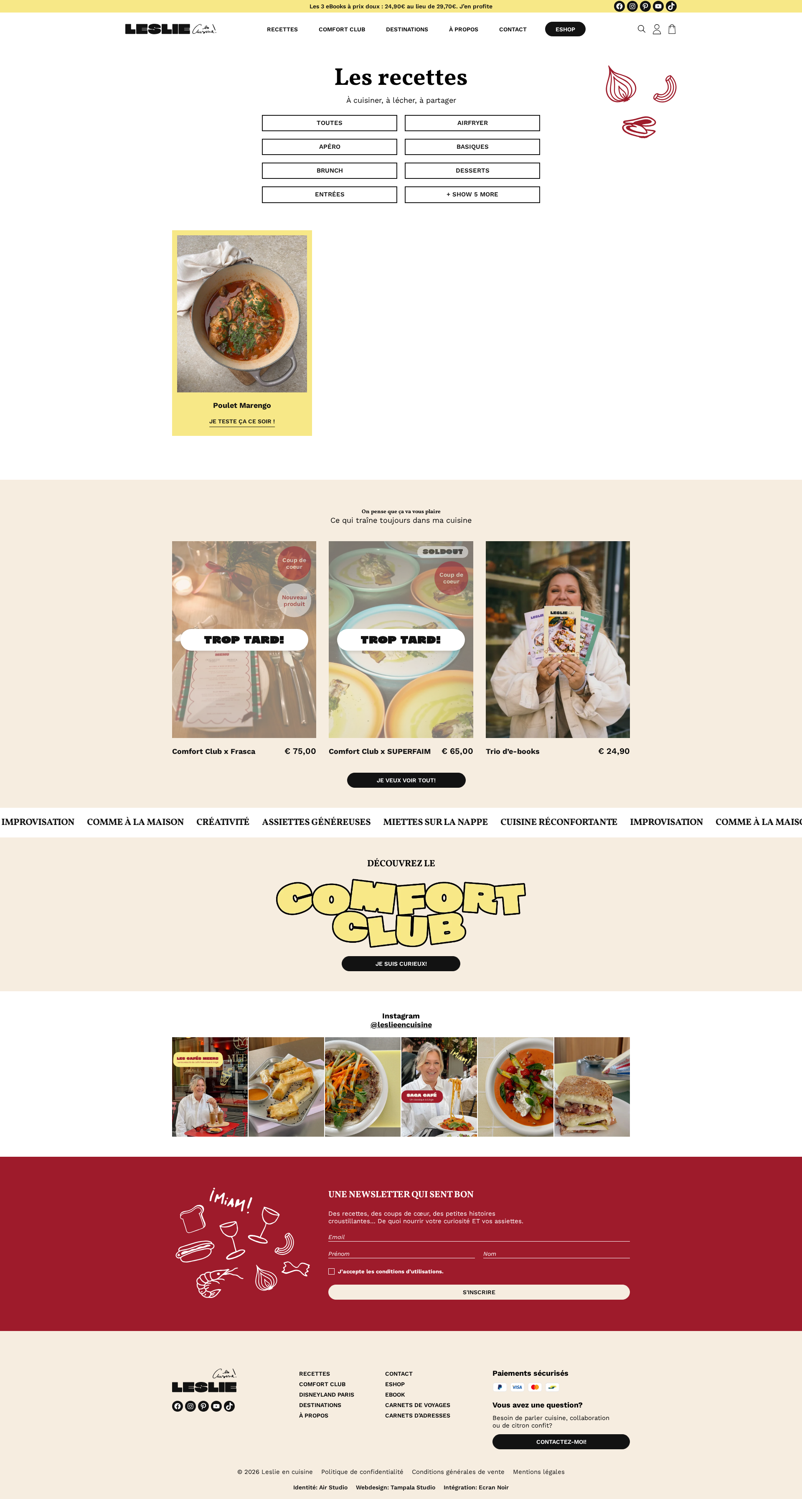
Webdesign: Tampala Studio (395, 1487)
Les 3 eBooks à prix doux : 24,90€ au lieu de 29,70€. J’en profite (401, 6)
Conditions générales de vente (458, 1472)
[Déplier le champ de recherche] (642, 29)
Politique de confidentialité (362, 1472)
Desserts (473, 170)
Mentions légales (539, 1472)
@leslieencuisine (401, 1024)
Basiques (473, 146)
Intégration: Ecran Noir (476, 1487)
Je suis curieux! (401, 963)
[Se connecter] (657, 29)
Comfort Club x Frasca (213, 751)
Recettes (282, 29)
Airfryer (472, 123)
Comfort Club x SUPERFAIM (380, 751)
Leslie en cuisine (287, 1472)
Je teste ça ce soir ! (242, 421)
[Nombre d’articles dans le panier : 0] (670, 29)
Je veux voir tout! (406, 780)
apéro (329, 146)
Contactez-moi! (561, 1441)
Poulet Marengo (242, 405)
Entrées (330, 194)
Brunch (330, 170)
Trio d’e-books (513, 751)
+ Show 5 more (472, 194)
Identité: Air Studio (320, 1487)
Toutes (330, 123)
